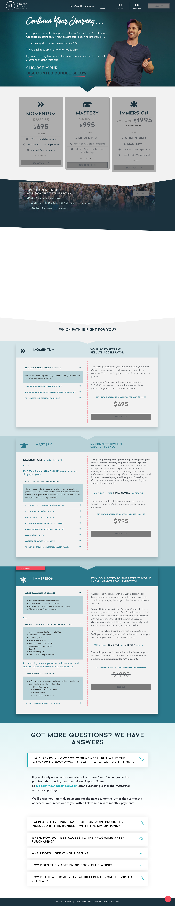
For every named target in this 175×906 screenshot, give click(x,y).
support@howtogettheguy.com (57, 785)
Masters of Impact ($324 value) (40, 541)
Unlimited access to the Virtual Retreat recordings (50, 392)
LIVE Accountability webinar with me (43, 368)
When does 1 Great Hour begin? (60, 853)
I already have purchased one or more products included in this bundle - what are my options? (77, 824)
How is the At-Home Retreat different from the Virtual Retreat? (83, 879)
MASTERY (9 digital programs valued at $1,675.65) (48, 624)
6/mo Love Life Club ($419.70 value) (42, 481)
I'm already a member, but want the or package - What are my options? (83, 760)
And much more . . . (41, 155)
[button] (53, 368)
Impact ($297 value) (34, 535)
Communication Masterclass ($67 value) (44, 529)
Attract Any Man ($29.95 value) (40, 511)
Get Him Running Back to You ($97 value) (44, 523)
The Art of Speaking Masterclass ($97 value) (47, 547)
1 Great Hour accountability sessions (43, 386)
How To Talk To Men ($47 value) (40, 517)
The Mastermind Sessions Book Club (42, 398)
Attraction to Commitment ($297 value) (44, 505)
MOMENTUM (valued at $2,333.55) (40, 593)
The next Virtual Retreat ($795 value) (43, 703)
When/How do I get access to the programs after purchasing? (78, 839)
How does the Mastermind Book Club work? (71, 865)
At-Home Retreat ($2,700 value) (40, 673)
